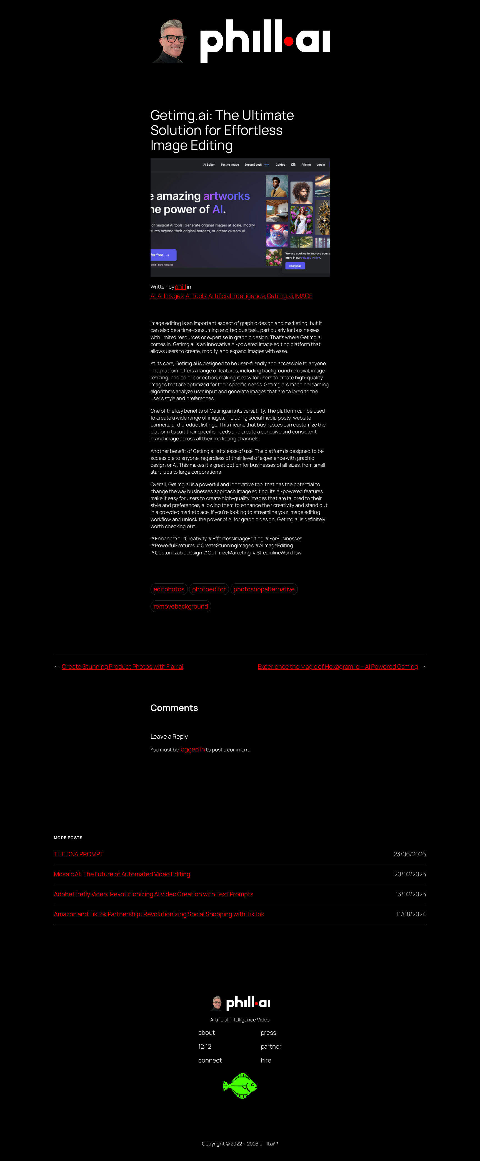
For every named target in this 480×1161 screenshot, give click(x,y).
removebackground (181, 606)
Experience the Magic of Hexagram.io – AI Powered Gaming (338, 666)
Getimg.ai (280, 296)
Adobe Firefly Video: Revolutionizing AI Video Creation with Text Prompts (154, 894)
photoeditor (209, 589)
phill (180, 286)
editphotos (169, 589)
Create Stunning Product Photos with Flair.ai (122, 666)
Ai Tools (196, 296)
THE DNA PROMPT (79, 854)
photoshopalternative (264, 589)
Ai (153, 296)
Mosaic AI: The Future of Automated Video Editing (122, 874)
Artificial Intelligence (236, 296)
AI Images (171, 296)
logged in (192, 749)
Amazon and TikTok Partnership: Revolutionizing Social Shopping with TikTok (159, 914)
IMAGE (304, 296)
